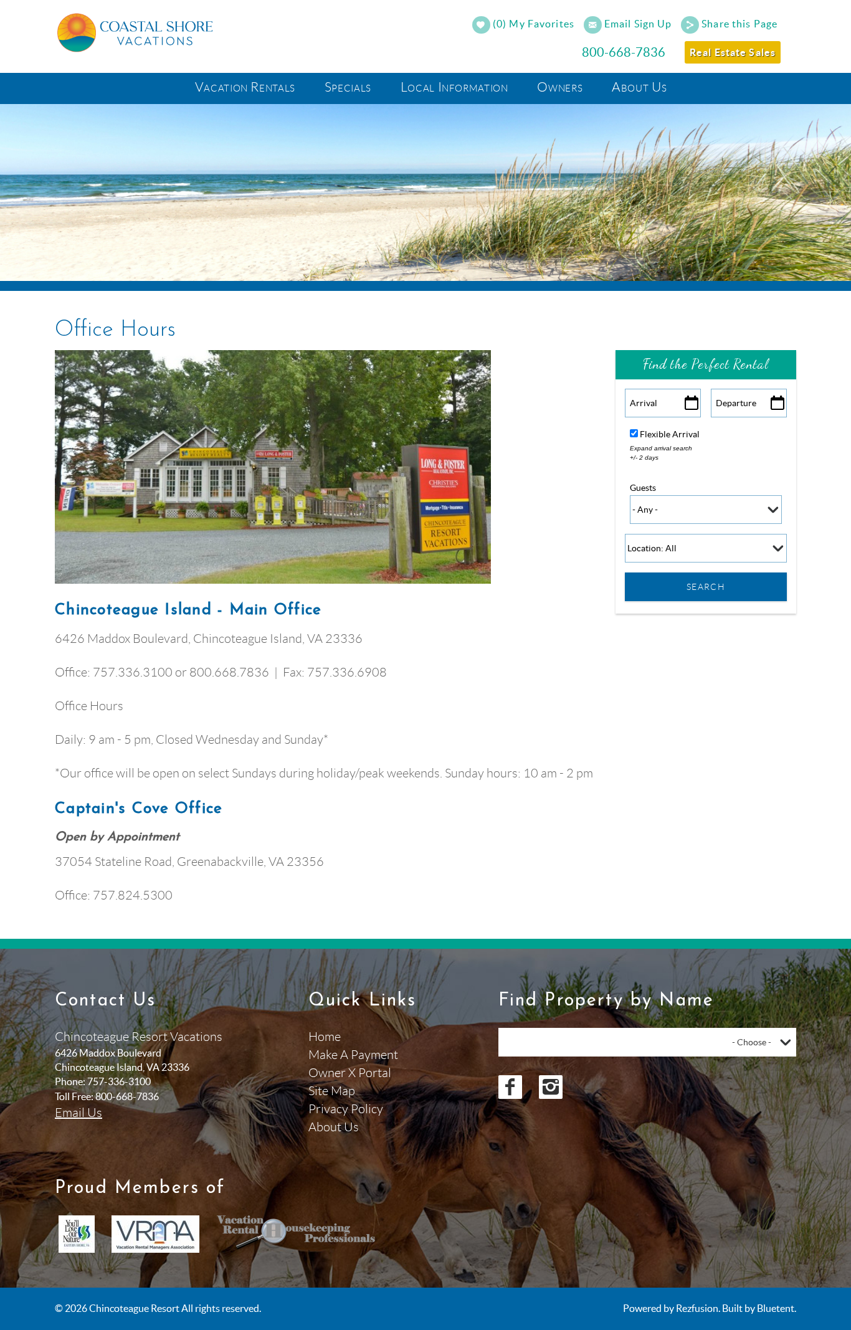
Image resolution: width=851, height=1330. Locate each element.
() (532, 23)
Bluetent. (776, 1308)
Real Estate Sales (733, 52)
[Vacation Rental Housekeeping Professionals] (296, 1234)
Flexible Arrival (670, 434)
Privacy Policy (345, 1109)
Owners (559, 87)
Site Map (331, 1091)
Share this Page (739, 23)
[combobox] (647, 1042)
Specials (348, 87)
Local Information (454, 87)
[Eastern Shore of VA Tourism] (77, 1234)
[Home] (137, 31)
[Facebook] (510, 1087)
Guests (643, 488)
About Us (639, 87)
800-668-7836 (623, 52)
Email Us (78, 1112)
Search (706, 587)
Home (324, 1036)
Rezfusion (697, 1308)
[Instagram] (551, 1087)
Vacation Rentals (245, 87)
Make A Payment (353, 1055)
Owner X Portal (349, 1073)
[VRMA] (155, 1234)
